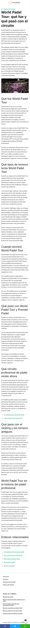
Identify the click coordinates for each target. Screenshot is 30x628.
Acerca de (6, 576)
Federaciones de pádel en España (12, 613)
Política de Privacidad (9, 582)
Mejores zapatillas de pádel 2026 (12, 608)
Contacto (5, 579)
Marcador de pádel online (12, 559)
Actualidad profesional (8, 9)
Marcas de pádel (9, 566)
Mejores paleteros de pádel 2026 (12, 610)
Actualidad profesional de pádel (14, 415)
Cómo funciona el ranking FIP (13, 418)
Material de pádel (9, 562)
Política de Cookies (8, 584)
